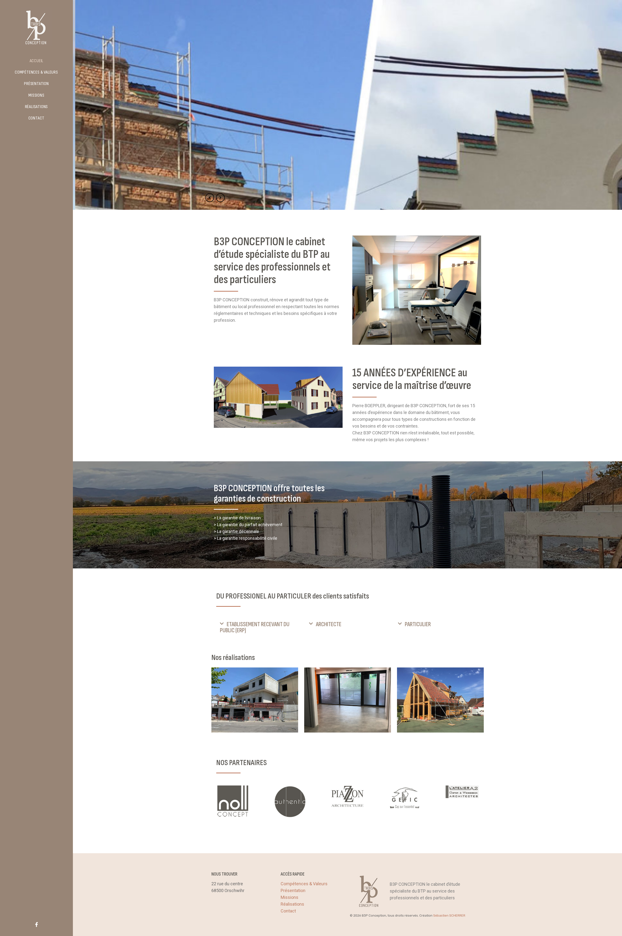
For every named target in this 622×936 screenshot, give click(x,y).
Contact (288, 910)
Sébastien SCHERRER (449, 915)
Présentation (293, 890)
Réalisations (292, 904)
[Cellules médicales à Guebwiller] (347, 700)
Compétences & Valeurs (304, 883)
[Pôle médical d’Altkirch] (254, 700)
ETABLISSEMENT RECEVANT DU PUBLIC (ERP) (254, 627)
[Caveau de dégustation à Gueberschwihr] (440, 700)
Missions (289, 897)
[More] (232, 801)
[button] (258, 627)
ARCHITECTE (328, 624)
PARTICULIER (418, 624)
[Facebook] (36, 924)
